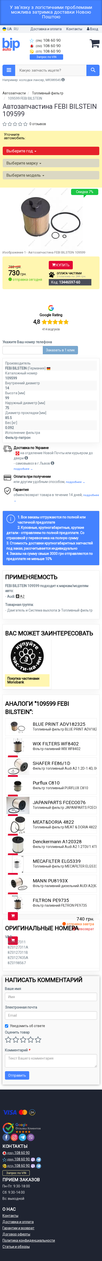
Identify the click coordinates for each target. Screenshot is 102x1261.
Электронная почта (21, 1007)
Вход (93, 29)
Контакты (74, 29)
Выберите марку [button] (22, 163)
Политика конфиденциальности (28, 1240)
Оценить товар (17, 1032)
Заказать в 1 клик (60, 350)
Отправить (17, 1075)
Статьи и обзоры (16, 1247)
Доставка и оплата (46, 29)
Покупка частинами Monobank (23, 680)
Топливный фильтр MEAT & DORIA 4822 (65, 827)
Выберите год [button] (20, 150)
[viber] (30, 1137)
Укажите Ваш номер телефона (27, 342)
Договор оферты (16, 1234)
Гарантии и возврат (18, 1228)
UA (9, 29)
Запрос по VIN (46, 57)
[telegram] (22, 1137)
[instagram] (14, 1137)
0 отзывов (37, 124)
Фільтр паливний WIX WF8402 (56, 749)
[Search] (93, 70)
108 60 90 (48, 40)
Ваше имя (13, 989)
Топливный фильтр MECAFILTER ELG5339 (66, 866)
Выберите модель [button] (24, 175)
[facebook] (6, 1137)
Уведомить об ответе (27, 1026)
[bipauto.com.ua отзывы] (21, 1128)
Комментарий (17, 1050)
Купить (62, 265)
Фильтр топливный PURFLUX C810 (60, 788)
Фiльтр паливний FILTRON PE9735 (60, 905)
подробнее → (23, 469)
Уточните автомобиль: (15, 136)
